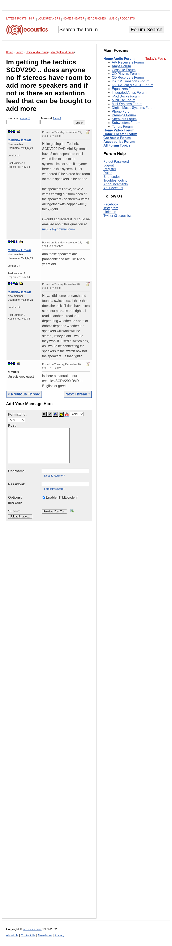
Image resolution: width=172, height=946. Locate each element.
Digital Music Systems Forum (133, 107)
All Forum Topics (116, 145)
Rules (107, 173)
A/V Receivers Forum (128, 62)
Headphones (96, 18)
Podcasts (127, 18)
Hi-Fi (32, 18)
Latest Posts (16, 18)
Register (109, 169)
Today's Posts (155, 58)
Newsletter (45, 935)
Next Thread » (77, 394)
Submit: (14, 511)
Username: (18, 118)
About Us (12, 935)
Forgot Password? (54, 488)
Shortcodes (111, 176)
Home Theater (73, 18)
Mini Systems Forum (127, 104)
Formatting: (17, 414)
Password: (50, 118)
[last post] (14, 131)
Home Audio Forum (118, 58)
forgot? (57, 118)
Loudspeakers (49, 18)
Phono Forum (122, 111)
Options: (15, 497)
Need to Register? (54, 475)
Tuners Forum (122, 126)
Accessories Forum (119, 141)
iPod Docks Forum (125, 96)
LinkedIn (109, 212)
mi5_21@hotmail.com (58, 229)
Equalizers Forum (125, 89)
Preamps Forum (124, 115)
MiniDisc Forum (123, 100)
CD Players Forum (125, 73)
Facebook (110, 204)
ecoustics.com (32, 929)
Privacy (59, 935)
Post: (12, 425)
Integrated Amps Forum (129, 92)
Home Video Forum (118, 130)
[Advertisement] (49, 723)
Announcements (115, 184)
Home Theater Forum (120, 134)
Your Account (113, 188)
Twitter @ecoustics (117, 215)
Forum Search (146, 29)
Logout (108, 165)
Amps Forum (121, 66)
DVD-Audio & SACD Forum (132, 85)
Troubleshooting (115, 180)
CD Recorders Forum (128, 77)
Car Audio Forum (117, 138)
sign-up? (25, 118)
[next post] (11, 131)
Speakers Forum (124, 119)
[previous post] (11, 241)
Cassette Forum (124, 70)
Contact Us (28, 935)
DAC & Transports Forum (130, 81)
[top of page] (9, 131)
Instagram (110, 208)
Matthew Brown (19, 140)
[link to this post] (19, 131)
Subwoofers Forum (126, 123)
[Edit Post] (88, 132)
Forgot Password (116, 161)
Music (112, 18)
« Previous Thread (24, 394)
